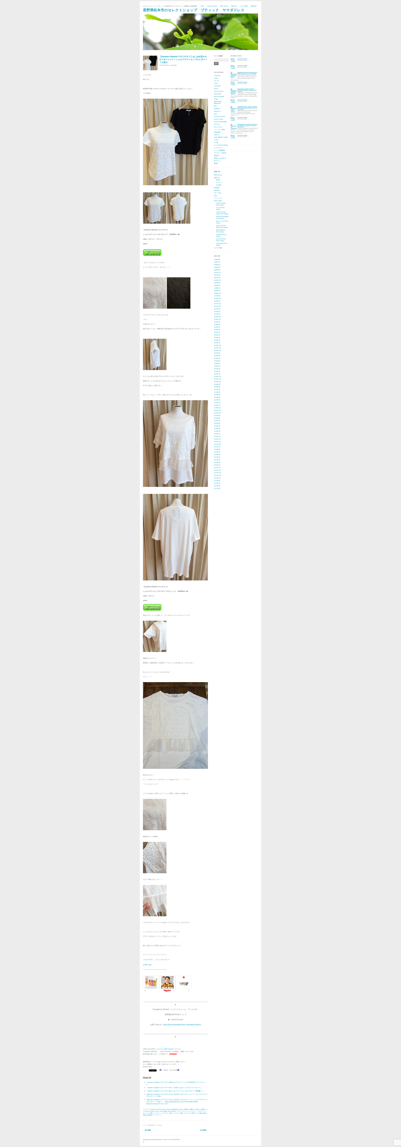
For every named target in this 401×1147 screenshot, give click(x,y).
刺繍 (203, 1113)
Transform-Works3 (150, 1051)
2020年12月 (217, 280)
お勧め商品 (174, 1109)
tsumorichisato (171, 1111)
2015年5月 (217, 363)
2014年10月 (217, 381)
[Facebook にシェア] (160, 1070)
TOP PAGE (217, 193)
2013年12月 (217, 408)
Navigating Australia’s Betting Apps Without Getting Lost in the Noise (247, 73)
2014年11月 (217, 379)
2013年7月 (217, 421)
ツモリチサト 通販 (177, 1113)
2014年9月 (217, 384)
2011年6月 (217, 486)
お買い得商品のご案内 (221, 137)
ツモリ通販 (199, 1113)
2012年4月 (217, 460)
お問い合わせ (224, 6)
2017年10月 (217, 306)
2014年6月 (217, 392)
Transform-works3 (155, 1109)
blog (202, 6)
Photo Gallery (212, 6)
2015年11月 (217, 348)
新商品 (203, 1109)
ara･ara (216, 81)
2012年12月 (217, 439)
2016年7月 (217, 327)
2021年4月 (217, 277)
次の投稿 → (204, 1130)
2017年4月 (217, 311)
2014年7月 (217, 389)
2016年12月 (217, 316)
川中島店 (218, 185)
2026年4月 (217, 264)
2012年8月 (217, 449)
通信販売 (149, 1115)
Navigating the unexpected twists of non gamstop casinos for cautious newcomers (247, 125)
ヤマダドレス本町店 (220, 153)
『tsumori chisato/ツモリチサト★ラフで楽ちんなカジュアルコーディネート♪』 (174, 1088)
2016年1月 (217, 343)
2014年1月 (217, 405)
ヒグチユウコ (218, 147)
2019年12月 (217, 293)
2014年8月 (217, 387)
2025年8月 (217, 270)
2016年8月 (217, 324)
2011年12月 (217, 470)
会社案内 (216, 187)
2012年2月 (217, 465)
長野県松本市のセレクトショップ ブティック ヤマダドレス (193, 10)
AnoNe (216, 78)
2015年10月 (217, 350)
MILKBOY (217, 108)
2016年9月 (217, 322)
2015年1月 (217, 374)
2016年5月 (217, 332)
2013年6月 (217, 423)
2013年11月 (217, 410)
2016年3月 (217, 337)
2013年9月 (217, 415)
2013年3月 (217, 431)
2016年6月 (217, 329)
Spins (215, 114)
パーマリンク (157, 1115)
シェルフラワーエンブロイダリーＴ (187, 1111)
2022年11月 (217, 272)
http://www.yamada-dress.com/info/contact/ (182, 1024)
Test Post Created (242, 59)
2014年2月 (217, 402)
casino (216, 83)
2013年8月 (217, 418)
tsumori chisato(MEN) (220, 121)
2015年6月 (217, 361)
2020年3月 (217, 290)
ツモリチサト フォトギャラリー (156, 960)
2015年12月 (217, 345)
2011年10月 (217, 475)
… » (248, 60)
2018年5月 (217, 301)
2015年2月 (217, 371)
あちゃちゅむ (218, 127)
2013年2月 (217, 434)
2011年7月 (217, 483)
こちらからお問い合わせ (164, 1049)
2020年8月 (217, 283)
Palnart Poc (217, 111)
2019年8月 (217, 296)
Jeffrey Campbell (219, 96)
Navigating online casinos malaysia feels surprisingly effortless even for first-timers (247, 108)
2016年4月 (217, 335)
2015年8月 (217, 355)
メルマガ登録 (244, 6)
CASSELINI (217, 86)
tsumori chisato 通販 (161, 1111)
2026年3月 (217, 267)
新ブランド (217, 161)
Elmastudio (176, 1139)
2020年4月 (217, 288)
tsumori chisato (166, 1109)
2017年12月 (217, 303)
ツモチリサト (201, 1111)
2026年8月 (217, 259)
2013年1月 (217, 436)
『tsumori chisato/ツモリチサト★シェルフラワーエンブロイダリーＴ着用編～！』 (175, 1091)
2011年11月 (217, 473)
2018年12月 (217, 298)
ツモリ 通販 (149, 1113)
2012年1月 (217, 467)
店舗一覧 (234, 6)
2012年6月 (217, 454)
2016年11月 (217, 319)
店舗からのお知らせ (195, 1109)
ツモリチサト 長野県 (189, 1113)
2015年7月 (217, 358)
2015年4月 (217, 366)
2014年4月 (217, 397)
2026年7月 (217, 262)
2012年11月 (217, 441)
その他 (216, 140)
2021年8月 (217, 275)
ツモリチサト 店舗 (166, 1113)
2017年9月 (217, 309)
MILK (215, 106)
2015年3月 (217, 369)
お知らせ (180, 1109)
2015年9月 (217, 353)
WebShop (254, 6)
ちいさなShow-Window (221, 145)
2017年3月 (217, 314)
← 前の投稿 (147, 1130)
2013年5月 (217, 426)
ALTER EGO (217, 75)
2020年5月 (217, 285)
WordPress (158, 1139)
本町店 (218, 180)
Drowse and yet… (219, 91)
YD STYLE (217, 124)
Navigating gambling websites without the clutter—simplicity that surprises (247, 90)
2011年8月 (217, 480)
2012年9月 (217, 447)
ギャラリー (219, 182)
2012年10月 (217, 444)
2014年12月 (217, 376)
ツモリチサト (157, 1113)
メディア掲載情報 (219, 150)
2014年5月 (217, 395)
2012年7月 (217, 452)
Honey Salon (217, 94)
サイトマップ (218, 198)
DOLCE (216, 88)
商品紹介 (186, 1109)
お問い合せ (147, 965)
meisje (216, 99)
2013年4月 (217, 428)
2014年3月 (217, 400)
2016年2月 (217, 340)
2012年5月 (217, 457)
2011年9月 (217, 478)
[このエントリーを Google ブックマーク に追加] (178, 1070)
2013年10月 (217, 413)
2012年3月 (217, 462)
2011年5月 (217, 488)
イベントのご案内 (219, 129)
